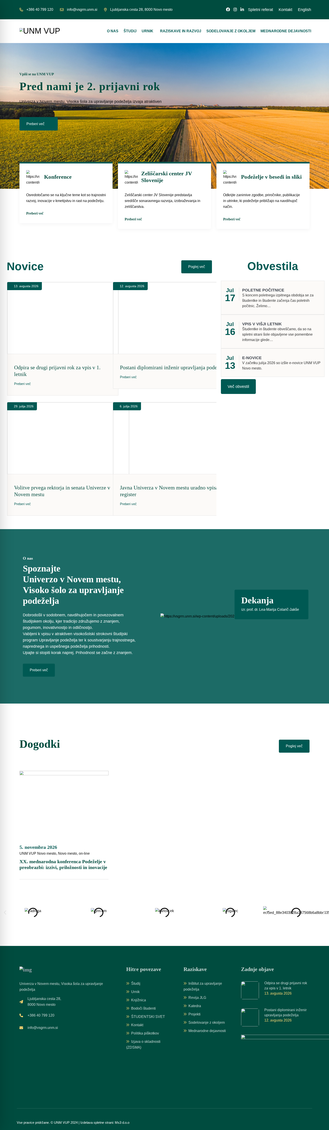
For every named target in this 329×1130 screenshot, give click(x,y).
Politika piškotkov (145, 1033)
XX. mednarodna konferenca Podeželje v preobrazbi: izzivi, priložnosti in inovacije (63, 864)
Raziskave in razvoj (180, 31)
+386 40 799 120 (39, 9)
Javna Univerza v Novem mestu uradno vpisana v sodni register (180, 491)
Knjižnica (138, 1000)
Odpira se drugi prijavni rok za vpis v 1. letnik (57, 371)
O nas (112, 31)
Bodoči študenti (143, 1008)
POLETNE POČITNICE (263, 290)
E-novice (252, 358)
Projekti (194, 1014)
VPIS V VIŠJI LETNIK (262, 324)
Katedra (194, 1006)
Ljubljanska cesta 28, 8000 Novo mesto (141, 9)
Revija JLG (197, 998)
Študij (130, 31)
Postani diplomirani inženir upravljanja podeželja (174, 367)
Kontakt (285, 9)
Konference (58, 177)
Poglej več (294, 746)
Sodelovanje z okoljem (230, 31)
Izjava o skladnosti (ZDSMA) (143, 1044)
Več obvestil (238, 386)
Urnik (147, 31)
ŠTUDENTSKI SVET (148, 1017)
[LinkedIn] (242, 10)
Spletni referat (260, 9)
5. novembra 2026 (38, 847)
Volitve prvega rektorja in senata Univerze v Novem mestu (62, 491)
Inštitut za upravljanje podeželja (203, 986)
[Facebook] (228, 10)
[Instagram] (235, 10)
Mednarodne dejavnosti (286, 31)
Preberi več (35, 124)
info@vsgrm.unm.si (82, 9)
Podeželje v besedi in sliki (271, 177)
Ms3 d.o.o (122, 1122)
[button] (5, 912)
